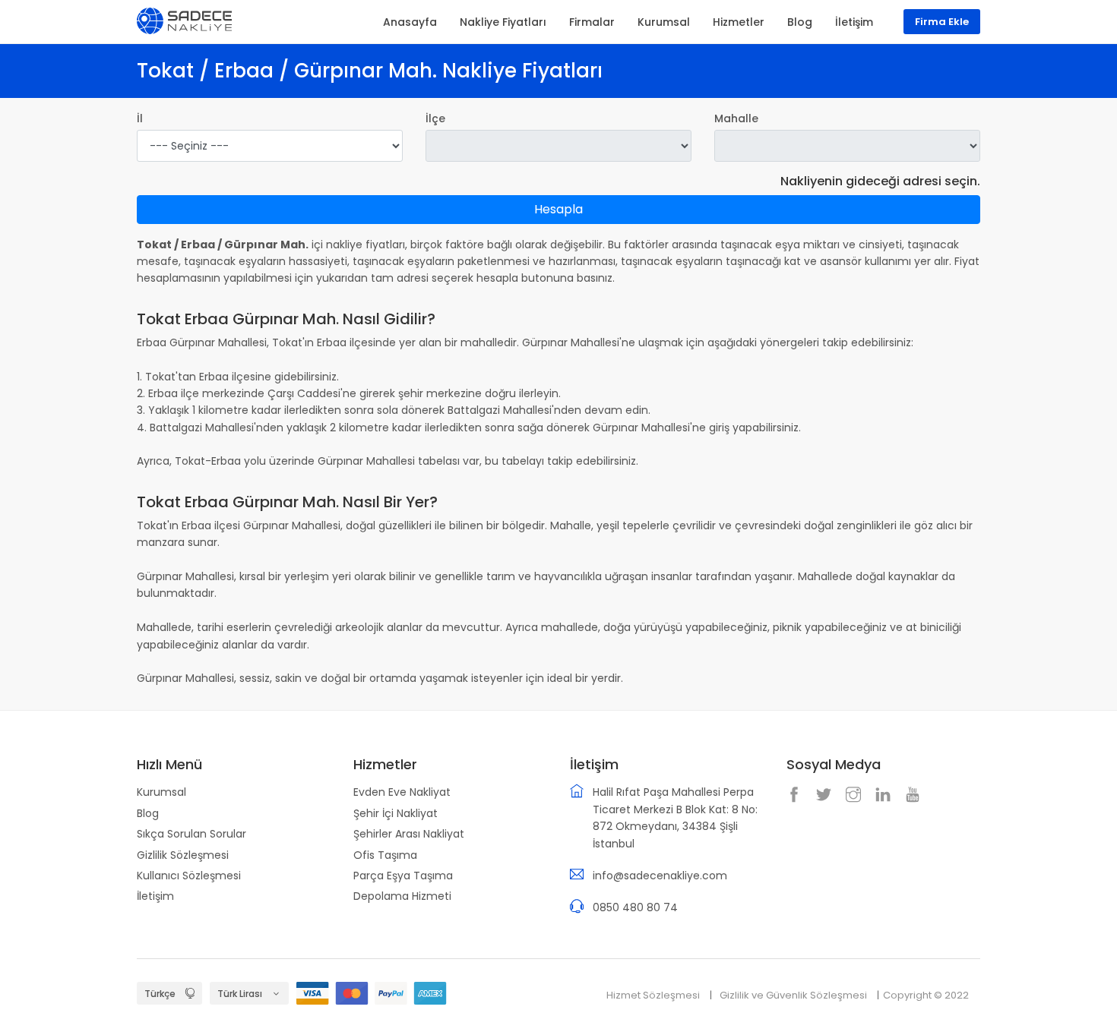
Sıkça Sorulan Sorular (191, 833)
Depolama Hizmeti (402, 896)
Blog (148, 813)
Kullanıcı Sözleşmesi (189, 875)
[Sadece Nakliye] (184, 19)
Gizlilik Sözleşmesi (183, 855)
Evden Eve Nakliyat (402, 792)
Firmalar (592, 22)
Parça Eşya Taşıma (403, 875)
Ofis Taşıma (385, 855)
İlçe (435, 118)
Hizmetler (738, 22)
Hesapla (558, 209)
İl (140, 118)
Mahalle (736, 118)
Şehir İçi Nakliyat (395, 813)
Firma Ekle (942, 21)
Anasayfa (410, 22)
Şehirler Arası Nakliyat (408, 833)
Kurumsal (161, 792)
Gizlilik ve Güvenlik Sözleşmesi (793, 995)
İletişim (155, 896)
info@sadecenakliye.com (660, 875)
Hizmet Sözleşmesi (653, 995)
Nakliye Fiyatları (503, 22)
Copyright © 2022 (926, 995)
